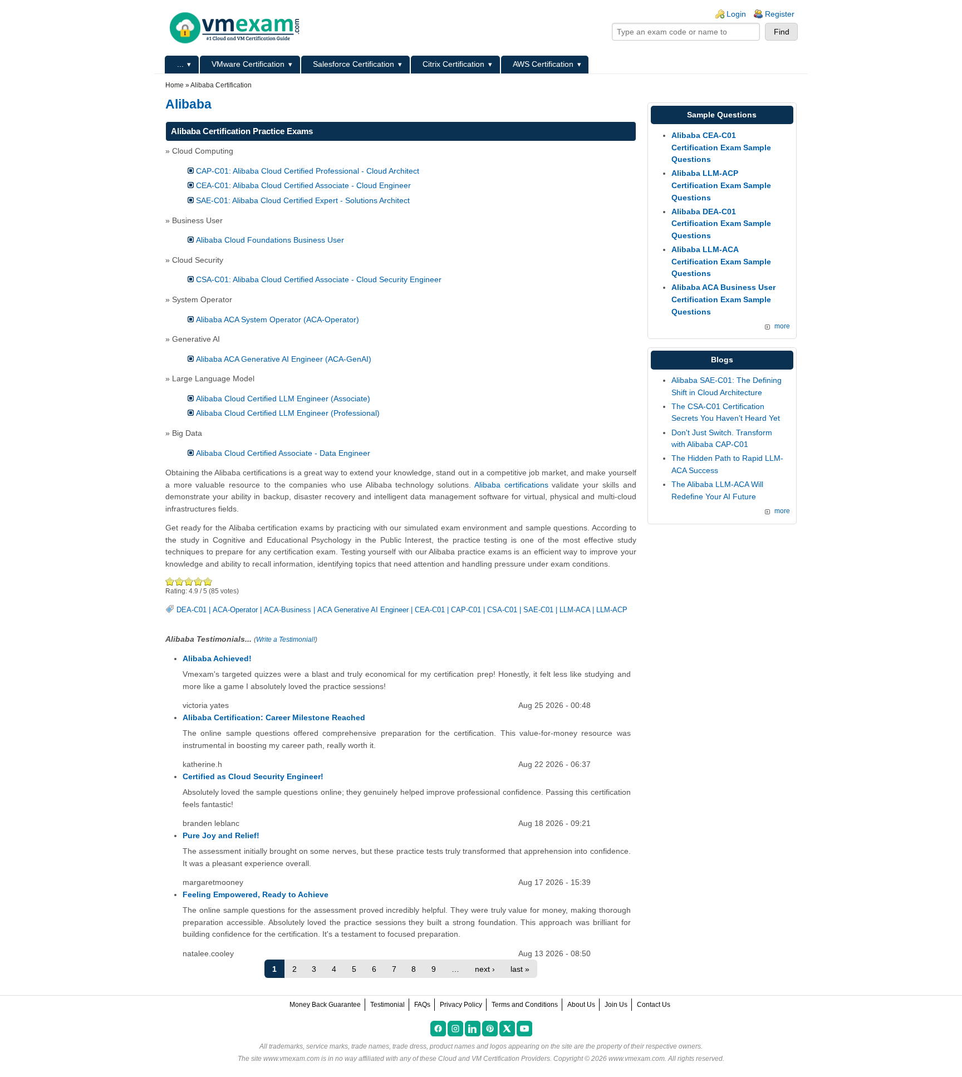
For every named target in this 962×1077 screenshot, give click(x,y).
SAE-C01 (538, 610)
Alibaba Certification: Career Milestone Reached (274, 717)
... (180, 64)
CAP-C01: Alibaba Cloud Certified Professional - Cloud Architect (307, 170)
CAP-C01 (466, 610)
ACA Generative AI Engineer (363, 610)
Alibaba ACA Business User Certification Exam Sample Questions (723, 299)
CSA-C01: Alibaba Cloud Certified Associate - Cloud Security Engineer (318, 279)
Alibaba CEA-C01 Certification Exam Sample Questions (721, 147)
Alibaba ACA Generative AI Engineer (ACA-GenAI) (283, 359)
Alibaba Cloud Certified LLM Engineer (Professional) (288, 413)
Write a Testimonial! (285, 639)
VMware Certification (248, 64)
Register (779, 13)
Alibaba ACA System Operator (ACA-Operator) (277, 319)
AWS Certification (543, 64)
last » (520, 969)
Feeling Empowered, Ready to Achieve (255, 894)
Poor (170, 581)
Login (736, 13)
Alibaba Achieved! (217, 658)
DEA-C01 (191, 610)
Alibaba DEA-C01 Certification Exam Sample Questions (721, 223)
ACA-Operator (235, 610)
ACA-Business (287, 610)
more (782, 326)
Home (174, 85)
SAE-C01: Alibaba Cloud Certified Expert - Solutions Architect (303, 200)
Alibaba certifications (511, 484)
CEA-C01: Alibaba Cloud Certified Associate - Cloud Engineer (303, 185)
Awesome (207, 581)
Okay (179, 581)
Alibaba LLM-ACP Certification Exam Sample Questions (721, 185)
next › (485, 969)
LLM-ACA (574, 610)
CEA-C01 (430, 610)
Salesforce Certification (353, 64)
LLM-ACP (611, 610)
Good (189, 581)
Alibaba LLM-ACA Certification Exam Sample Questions (721, 261)
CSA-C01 (502, 610)
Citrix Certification (453, 64)
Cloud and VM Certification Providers (494, 1059)
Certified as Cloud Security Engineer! (253, 776)
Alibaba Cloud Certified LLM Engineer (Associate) (283, 398)
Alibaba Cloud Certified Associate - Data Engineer (283, 453)
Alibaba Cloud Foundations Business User (270, 239)
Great (198, 581)
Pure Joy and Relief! (221, 835)
